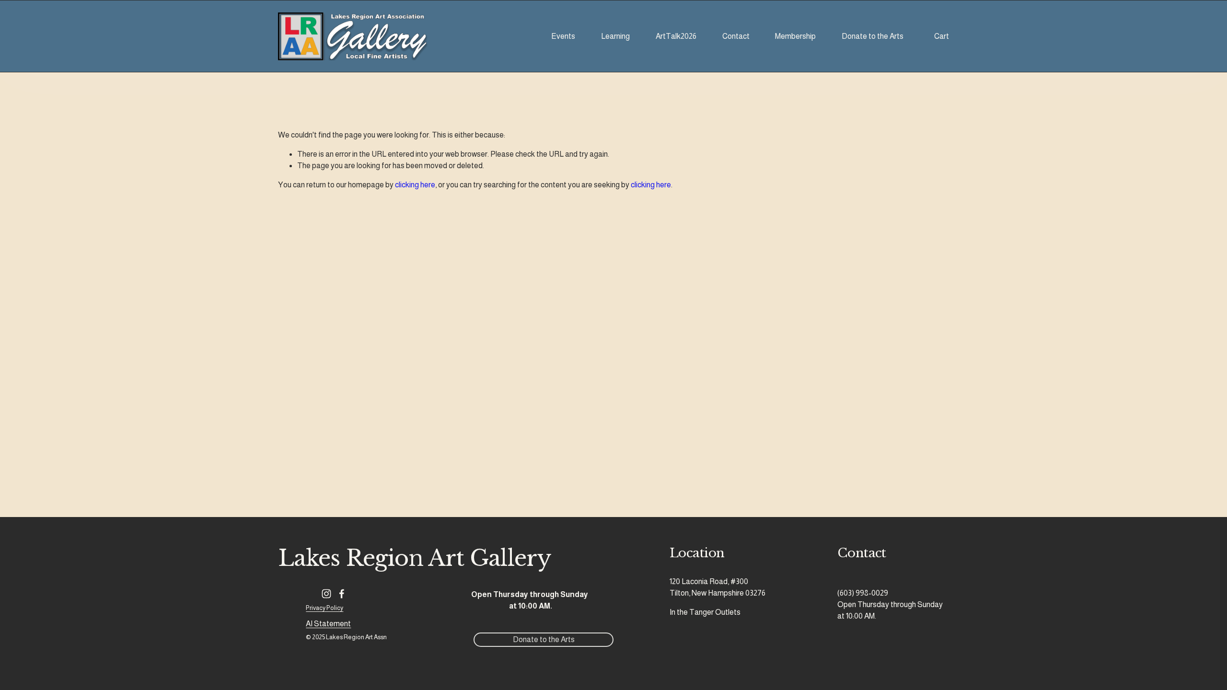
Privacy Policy (324, 607)
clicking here (415, 185)
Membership (795, 36)
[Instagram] (326, 593)
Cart (941, 36)
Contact (736, 36)
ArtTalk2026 (676, 36)
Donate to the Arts (872, 36)
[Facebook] (342, 593)
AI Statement (328, 624)
